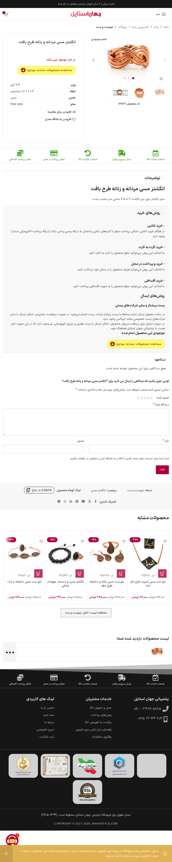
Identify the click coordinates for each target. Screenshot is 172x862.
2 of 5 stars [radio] (148, 397)
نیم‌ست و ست (104, 27)
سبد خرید (48, 715)
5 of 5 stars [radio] (138, 397)
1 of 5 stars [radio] (151, 397)
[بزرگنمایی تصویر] (161, 79)
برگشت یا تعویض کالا (98, 722)
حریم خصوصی (45, 730)
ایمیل (80, 441)
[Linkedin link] (70, 502)
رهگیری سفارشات (102, 737)
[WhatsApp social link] (65, 502)
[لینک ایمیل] (83, 502)
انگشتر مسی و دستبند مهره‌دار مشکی (65, 584)
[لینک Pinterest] (77, 502)
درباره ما (49, 722)
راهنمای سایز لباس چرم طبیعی (94, 730)
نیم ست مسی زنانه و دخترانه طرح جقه (107, 584)
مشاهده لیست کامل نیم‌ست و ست (86, 613)
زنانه (156, 27)
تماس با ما (47, 708)
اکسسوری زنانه (140, 27)
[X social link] (89, 502)
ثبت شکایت (46, 737)
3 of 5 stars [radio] (145, 397)
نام (166, 441)
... (9, 652)
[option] (133, 78)
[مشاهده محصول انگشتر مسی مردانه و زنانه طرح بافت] (157, 652)
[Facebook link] (95, 502)
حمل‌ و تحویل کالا (101, 708)
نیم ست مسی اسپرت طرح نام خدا (148, 584)
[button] (164, 60)
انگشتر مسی (98, 490)
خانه (166, 27)
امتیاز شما (163, 397)
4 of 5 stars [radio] (141, 397)
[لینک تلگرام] (59, 502)
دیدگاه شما (161, 405)
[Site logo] (86, 14)
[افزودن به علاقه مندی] (165, 541)
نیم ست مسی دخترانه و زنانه (24, 582)
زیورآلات (122, 27)
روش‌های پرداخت (101, 715)
